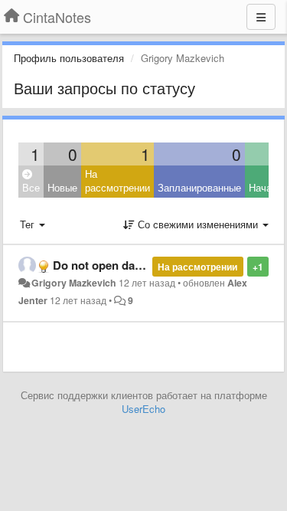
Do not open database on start (133, 265)
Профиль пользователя (69, 58)
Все (31, 187)
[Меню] (261, 17)
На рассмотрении (117, 180)
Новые (62, 187)
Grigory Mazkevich (73, 283)
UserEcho (143, 408)
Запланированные (199, 187)
